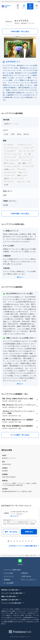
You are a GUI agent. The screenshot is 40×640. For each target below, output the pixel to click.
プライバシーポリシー (28, 579)
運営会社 (25, 573)
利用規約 (7, 579)
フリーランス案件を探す (12, 570)
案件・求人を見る (11, 532)
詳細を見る (29, 532)
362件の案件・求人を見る (20, 31)
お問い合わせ (26, 576)
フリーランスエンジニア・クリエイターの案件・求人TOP (18, 555)
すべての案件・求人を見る (20, 435)
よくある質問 (8, 583)
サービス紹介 (8, 573)
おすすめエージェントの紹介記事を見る (23, 546)
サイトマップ (8, 576)
